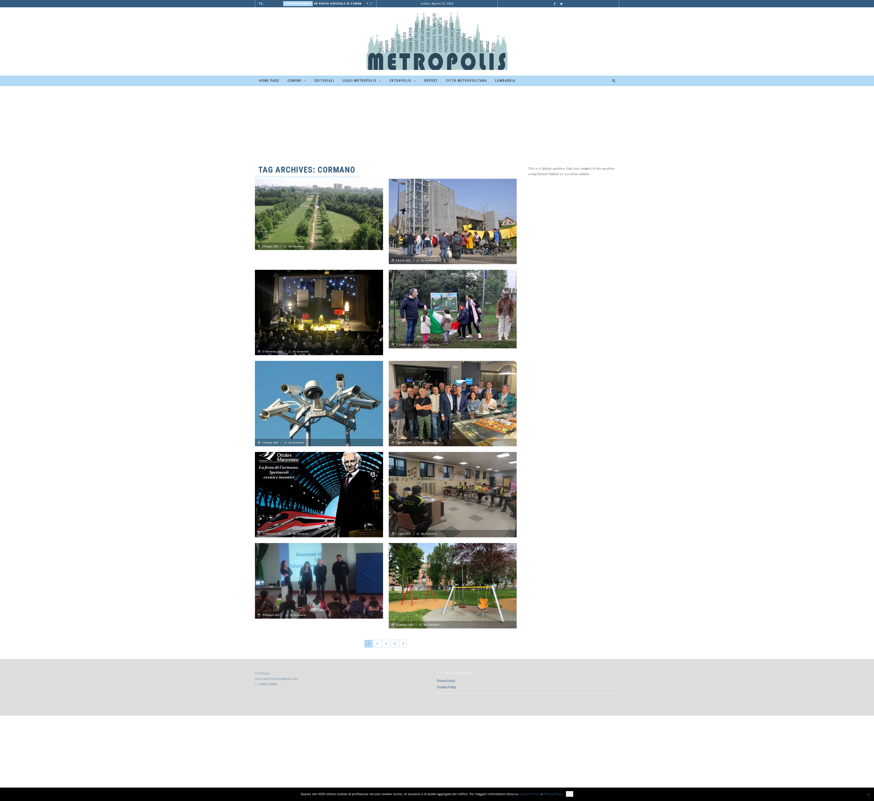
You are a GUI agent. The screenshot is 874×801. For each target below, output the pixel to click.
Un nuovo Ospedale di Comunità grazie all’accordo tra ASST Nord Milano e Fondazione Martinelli (327, 3)
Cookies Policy (446, 687)
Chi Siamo (262, 673)
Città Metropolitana (466, 80)
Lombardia (505, 80)
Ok (570, 794)
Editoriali (324, 80)
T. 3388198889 (266, 684)
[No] (868, 794)
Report (431, 80)
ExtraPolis (400, 80)
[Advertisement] (437, 120)
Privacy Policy (446, 681)
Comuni (294, 80)
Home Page (269, 80)
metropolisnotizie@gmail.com (276, 679)
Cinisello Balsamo (273, 3)
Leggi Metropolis (360, 80)
